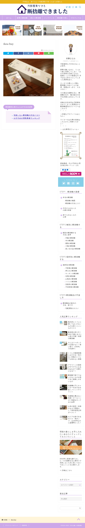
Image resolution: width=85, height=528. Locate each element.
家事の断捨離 (22, 18)
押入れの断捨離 (71, 271)
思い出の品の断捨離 (72, 249)
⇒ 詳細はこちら (66, 470)
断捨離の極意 (70, 200)
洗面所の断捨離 (71, 284)
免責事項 (24, 525)
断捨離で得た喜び (62, 18)
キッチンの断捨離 (72, 273)
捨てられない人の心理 (69, 216)
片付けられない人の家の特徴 (69, 209)
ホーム (9, 18)
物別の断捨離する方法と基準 (69, 234)
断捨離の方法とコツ (72, 203)
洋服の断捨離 (70, 238)
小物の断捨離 (70, 246)
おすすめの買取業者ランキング (27, 118)
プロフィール (76, 18)
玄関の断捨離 (70, 276)
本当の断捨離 (68, 197)
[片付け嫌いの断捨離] (42, 14)
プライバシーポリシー (11, 525)
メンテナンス (49, 18)
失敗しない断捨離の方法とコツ (27, 115)
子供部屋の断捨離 (72, 287)
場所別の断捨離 (68, 265)
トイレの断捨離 (71, 281)
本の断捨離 (69, 240)
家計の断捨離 (35, 18)
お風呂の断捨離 (71, 279)
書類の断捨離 (70, 243)
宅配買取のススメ (72, 308)
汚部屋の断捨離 (71, 268)
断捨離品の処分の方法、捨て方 (69, 304)
